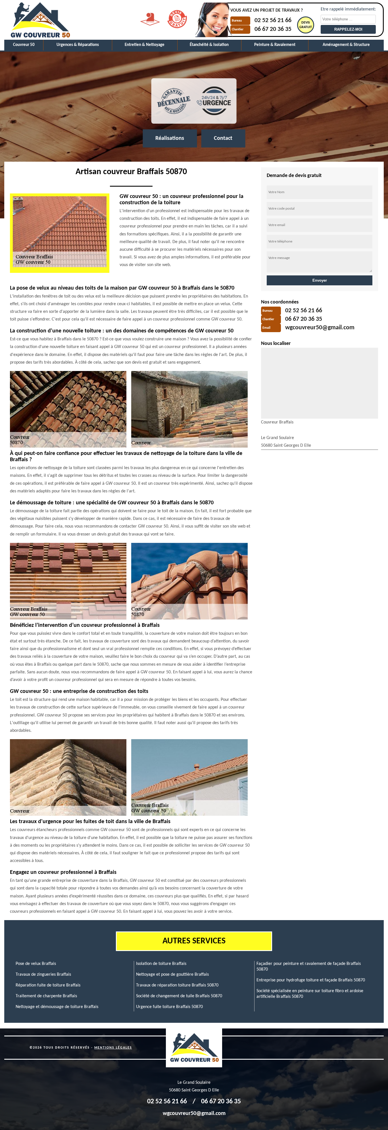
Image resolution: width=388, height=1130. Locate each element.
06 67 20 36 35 (273, 29)
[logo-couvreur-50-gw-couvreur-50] (39, 20)
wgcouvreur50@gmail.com (319, 328)
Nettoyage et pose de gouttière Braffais (172, 974)
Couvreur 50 (24, 45)
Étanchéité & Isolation (209, 45)
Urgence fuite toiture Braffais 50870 (169, 1007)
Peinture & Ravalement (274, 45)
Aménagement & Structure (346, 45)
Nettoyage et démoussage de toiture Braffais (57, 1007)
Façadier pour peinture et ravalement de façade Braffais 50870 (308, 967)
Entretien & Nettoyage (144, 45)
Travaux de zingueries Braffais (43, 974)
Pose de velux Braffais (36, 964)
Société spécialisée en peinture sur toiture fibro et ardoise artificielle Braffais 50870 (309, 994)
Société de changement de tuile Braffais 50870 (179, 996)
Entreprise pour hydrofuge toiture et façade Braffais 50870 (310, 980)
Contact (223, 138)
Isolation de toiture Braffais (161, 964)
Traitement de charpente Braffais (46, 996)
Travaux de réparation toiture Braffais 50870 (177, 985)
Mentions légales (113, 1047)
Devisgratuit (305, 25)
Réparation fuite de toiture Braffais (48, 985)
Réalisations (169, 138)
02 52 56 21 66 (273, 21)
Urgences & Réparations (78, 45)
